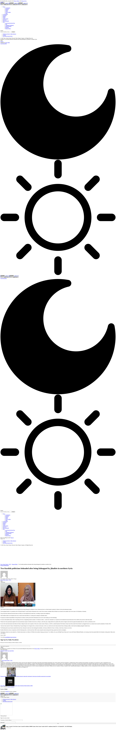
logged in (7, 691)
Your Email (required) (4, 646)
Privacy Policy (16, 1)
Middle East (9, 637)
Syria (13, 637)
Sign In (12, 537)
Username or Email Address (5, 720)
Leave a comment (10, 686)
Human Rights (3, 565)
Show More (7, 42)
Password (2, 722)
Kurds (6, 637)
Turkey (15, 637)
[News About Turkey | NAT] (14, 4)
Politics (7, 565)
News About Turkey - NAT (5, 579)
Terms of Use (23, 1)
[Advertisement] (58, 554)
